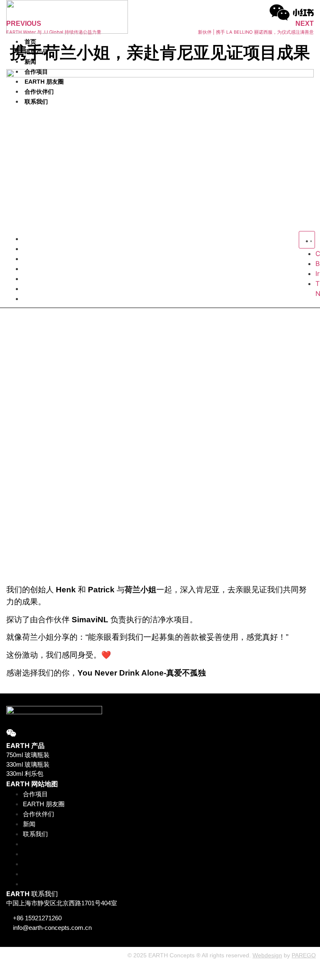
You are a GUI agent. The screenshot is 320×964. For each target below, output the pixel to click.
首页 (30, 41)
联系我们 (36, 101)
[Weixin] (279, 12)
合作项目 (36, 71)
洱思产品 (36, 51)
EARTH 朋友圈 (44, 81)
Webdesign (267, 955)
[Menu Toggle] (307, 239)
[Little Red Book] (303, 12)
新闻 (30, 61)
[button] (37, 170)
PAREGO (304, 955)
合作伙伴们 (39, 91)
